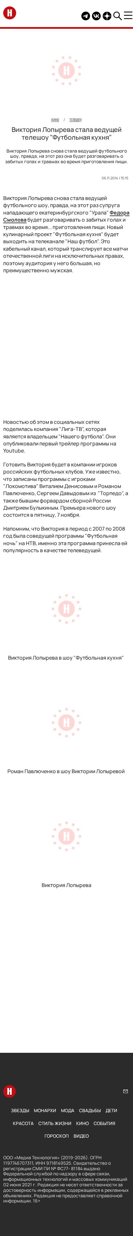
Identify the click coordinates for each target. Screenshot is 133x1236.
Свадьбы (90, 1110)
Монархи (45, 1110)
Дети (111, 1110)
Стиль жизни (54, 1123)
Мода (67, 1110)
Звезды (20, 1110)
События (104, 1123)
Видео (81, 1136)
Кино (82, 1123)
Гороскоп (57, 1136)
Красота (23, 1123)
